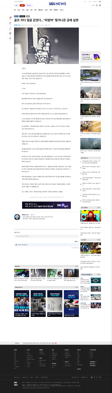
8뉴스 (19, 10)
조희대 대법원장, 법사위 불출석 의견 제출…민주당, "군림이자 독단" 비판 (38, 217)
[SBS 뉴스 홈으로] (57, 4)
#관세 (93, 5)
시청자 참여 (25, 377)
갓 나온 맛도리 (67, 364)
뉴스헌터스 (29, 354)
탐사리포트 (54, 363)
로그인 (90, 1)
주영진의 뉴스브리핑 (30, 359)
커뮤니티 (91, 355)
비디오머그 (67, 349)
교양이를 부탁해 (83, 303)
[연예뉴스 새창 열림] (90, 57)
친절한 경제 (54, 355)
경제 (27, 10)
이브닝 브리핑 (42, 354)
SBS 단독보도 (54, 354)
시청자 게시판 (79, 364)
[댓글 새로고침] (19, 232)
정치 (23, 10)
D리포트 (53, 359)
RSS (78, 363)
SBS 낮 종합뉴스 (42, 365)
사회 (31, 10)
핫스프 (81, 294)
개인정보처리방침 (44, 377)
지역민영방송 (84, 377)
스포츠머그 (67, 352)
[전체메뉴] (15, 10)
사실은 (53, 352)
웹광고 (31, 377)
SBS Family (75, 377)
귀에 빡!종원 (67, 354)
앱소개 (78, 361)
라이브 (78, 355)
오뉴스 (28, 361)
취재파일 (56, 10)
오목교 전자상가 (68, 365)
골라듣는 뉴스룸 (42, 360)
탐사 (53, 367)
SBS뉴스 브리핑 (42, 364)
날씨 (78, 352)
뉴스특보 (28, 366)
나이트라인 (29, 363)
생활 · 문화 (16, 361)
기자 (78, 359)
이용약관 (37, 377)
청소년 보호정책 (77, 385)
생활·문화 (40, 10)
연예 (51, 10)
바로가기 (79, 349)
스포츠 (46, 10)
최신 (15, 352)
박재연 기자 (25, 215)
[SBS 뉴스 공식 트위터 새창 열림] (97, 377)
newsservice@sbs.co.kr (56, 384)
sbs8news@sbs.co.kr (59, 382)
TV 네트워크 (16, 366)
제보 (78, 354)
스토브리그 (67, 357)
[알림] (100, 5)
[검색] (96, 5)
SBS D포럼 (92, 365)
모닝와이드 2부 (30, 357)
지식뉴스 (91, 352)
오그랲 (81, 278)
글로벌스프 (82, 286)
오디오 (40, 358)
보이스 (40, 362)
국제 (35, 10)
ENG (85, 1)
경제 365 (54, 357)
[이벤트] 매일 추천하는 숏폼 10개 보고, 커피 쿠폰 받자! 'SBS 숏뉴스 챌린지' (39, 343)
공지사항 (79, 369)
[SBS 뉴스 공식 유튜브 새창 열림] (91, 377)
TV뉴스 (61, 10)
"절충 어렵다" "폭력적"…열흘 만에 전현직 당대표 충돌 (34, 218)
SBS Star (92, 363)
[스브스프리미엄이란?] (91, 274)
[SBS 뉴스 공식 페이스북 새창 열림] (94, 377)
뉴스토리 (28, 364)
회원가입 (94, 1)
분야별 (15, 349)
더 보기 (76, 266)
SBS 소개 (17, 377)
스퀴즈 (91, 357)
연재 (53, 349)
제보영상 (22, 16)
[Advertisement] (46, 256)
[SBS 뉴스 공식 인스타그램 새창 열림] (100, 377)
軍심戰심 (41, 352)
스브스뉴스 (67, 361)
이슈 (15, 368)
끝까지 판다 (54, 365)
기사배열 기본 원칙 (70, 385)
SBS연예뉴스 (92, 361)
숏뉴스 (78, 357)
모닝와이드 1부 (29, 355)
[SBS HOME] (100, 1)
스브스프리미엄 (93, 349)
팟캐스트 (91, 354)
